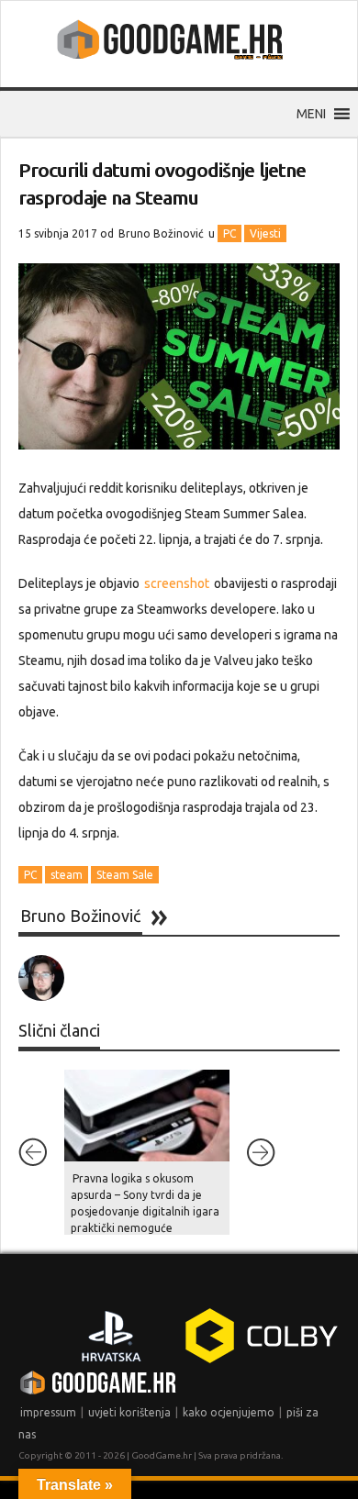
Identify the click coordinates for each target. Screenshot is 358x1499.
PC (229, 233)
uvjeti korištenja (129, 1412)
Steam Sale (124, 875)
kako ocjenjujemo (228, 1412)
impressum (48, 1412)
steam (66, 875)
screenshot (176, 583)
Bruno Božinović (161, 233)
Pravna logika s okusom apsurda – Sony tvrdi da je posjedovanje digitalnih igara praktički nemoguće (145, 1203)
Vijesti (265, 233)
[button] (311, 114)
